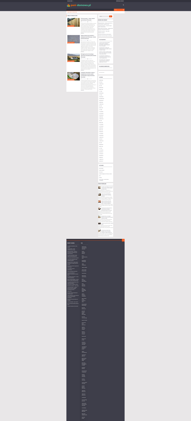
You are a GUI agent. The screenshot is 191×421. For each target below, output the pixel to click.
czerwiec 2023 (101, 118)
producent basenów (83, 368)
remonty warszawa (83, 379)
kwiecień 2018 (101, 144)
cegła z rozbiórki (84, 267)
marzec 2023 (101, 122)
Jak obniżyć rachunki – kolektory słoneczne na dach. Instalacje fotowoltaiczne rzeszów (72, 288)
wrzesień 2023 (101, 115)
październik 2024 (101, 98)
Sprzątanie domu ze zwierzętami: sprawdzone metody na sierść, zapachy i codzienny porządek (105, 48)
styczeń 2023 (101, 124)
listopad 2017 (101, 153)
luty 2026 (100, 91)
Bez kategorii (101, 168)
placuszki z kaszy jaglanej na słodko (84, 363)
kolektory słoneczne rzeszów (83, 328)
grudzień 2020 (101, 135)
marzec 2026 (101, 89)
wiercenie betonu (83, 418)
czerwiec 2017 (101, 159)
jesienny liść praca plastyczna (84, 323)
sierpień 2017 (101, 157)
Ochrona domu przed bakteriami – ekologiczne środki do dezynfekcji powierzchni (106, 195)
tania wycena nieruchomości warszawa (84, 404)
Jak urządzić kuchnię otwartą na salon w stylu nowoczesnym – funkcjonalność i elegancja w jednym (72, 283)
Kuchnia (100, 177)
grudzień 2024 (101, 96)
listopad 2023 (101, 113)
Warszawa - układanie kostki (84, 414)
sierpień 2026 (101, 80)
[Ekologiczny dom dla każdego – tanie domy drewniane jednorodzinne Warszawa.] (73, 57)
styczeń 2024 (101, 111)
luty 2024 (100, 109)
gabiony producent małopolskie (84, 295)
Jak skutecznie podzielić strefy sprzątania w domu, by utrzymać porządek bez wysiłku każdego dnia (106, 231)
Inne (99, 175)
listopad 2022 (101, 126)
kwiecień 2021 (101, 131)
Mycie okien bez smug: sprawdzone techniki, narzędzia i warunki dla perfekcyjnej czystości (104, 61)
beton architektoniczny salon (84, 257)
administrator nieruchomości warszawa (84, 247)
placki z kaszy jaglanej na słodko (84, 359)
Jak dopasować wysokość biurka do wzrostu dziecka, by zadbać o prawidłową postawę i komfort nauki (106, 209)
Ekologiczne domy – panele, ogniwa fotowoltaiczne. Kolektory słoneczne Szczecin (72, 263)
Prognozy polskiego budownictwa (72, 271)
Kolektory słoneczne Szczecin (83, 332)
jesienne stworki (84, 320)
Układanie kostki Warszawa (84, 411)
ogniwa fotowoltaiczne (84, 352)
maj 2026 (100, 85)
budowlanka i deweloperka (84, 261)
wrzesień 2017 (101, 155)
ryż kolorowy (84, 397)
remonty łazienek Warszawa (83, 387)
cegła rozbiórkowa (84, 264)
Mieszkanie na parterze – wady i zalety (72, 285)
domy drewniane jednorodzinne (84, 280)
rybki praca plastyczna (83, 394)
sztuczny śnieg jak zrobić (84, 400)
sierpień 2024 (101, 102)
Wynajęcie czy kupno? (101, 32)
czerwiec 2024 (101, 104)
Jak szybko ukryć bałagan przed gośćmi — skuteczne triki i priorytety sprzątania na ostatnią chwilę (107, 187)
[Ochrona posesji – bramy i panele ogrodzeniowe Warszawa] (73, 22)
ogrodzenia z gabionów (84, 355)
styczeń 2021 (101, 133)
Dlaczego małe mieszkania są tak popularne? (104, 34)
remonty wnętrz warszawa (84, 383)
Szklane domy (69, 291)
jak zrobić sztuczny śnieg (84, 317)
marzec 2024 (101, 107)
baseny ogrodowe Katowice (83, 252)
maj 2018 (100, 142)
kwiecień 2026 (101, 87)
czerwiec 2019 (101, 137)
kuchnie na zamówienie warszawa (84, 343)
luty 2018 (100, 148)
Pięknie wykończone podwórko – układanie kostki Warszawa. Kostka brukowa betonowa (88, 37)
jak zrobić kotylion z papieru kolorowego (84, 313)
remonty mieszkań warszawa (83, 375)
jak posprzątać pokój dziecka (84, 305)
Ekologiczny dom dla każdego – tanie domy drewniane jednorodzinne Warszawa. (88, 55)
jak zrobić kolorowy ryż (84, 308)
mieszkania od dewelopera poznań (84, 347)
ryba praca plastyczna (83, 391)
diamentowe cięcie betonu (84, 276)
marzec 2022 (101, 129)
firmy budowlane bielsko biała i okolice (84, 290)
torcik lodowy (84, 407)
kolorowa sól (84, 336)
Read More (82, 33)
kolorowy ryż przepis (84, 339)
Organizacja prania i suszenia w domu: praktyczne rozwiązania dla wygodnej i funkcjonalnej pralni (105, 52)
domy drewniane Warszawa (83, 284)
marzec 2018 (101, 146)
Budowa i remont (71, 42)
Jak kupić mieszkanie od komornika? (72, 306)
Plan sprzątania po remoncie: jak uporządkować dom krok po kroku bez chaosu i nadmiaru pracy (105, 56)
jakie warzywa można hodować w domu (84, 300)
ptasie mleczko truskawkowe (84, 371)
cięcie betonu (84, 273)
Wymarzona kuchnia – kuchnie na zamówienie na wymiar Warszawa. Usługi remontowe (72, 252)
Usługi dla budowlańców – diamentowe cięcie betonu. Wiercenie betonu (72, 274)
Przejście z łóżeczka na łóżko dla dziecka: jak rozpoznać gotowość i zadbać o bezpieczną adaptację (106, 202)
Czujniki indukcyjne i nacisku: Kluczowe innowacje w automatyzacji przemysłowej (73, 296)
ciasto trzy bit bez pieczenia (84, 270)
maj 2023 (100, 120)
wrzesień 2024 (101, 100)
